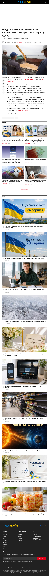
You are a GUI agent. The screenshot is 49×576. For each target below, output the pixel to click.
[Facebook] (3, 81)
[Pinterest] (3, 89)
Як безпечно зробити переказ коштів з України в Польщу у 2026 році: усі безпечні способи (35, 182)
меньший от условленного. (25, 110)
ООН (16, 117)
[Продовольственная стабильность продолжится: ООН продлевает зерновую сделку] (24, 60)
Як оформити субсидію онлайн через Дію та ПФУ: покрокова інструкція (12, 181)
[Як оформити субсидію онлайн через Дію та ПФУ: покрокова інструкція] (13, 172)
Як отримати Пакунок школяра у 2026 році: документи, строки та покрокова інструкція (12, 140)
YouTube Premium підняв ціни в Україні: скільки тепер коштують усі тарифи (23, 387)
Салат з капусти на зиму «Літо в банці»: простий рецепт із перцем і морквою (26, 514)
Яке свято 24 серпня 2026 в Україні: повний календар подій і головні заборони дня (23, 226)
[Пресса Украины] (24, 2)
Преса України (13, 569)
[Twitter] (3, 83)
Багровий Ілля (8, 42)
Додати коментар (24, 189)
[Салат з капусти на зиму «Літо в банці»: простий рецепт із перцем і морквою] (24, 499)
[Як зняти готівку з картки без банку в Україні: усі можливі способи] (36, 152)
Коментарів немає (28, 42)
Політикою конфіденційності (26, 561)
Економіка (4, 143)
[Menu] (3, 2)
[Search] (45, 2)
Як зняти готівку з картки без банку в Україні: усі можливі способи (35, 160)
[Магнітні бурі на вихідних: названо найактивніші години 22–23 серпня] (24, 436)
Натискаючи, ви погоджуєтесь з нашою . (18, 561)
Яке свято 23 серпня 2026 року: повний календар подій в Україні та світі (25, 258)
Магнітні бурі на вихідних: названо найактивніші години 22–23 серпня (24, 450)
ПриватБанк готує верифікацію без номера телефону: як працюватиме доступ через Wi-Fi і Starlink (35, 140)
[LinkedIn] (3, 86)
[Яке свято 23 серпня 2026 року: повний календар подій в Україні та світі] (24, 244)
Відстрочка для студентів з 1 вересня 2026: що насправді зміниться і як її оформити (25, 290)
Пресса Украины (28, 79)
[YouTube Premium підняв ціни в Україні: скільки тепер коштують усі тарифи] (24, 371)
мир (13, 117)
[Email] (3, 92)
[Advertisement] (24, 17)
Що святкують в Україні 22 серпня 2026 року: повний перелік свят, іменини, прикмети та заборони (26, 482)
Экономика (19, 42)
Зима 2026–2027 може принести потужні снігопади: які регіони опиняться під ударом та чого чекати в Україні (25, 322)
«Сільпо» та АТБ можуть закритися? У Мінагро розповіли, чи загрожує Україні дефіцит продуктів (24, 419)
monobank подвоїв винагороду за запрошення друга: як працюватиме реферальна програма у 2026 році (12, 161)
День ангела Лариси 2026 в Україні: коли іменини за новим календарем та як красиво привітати (25, 354)
